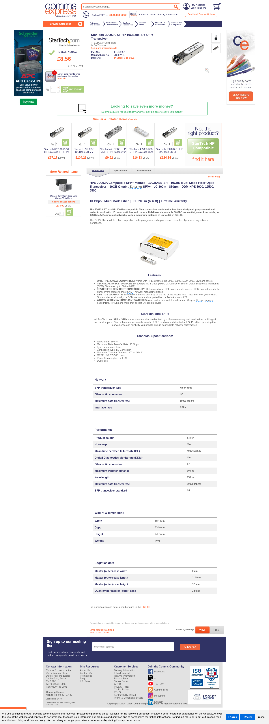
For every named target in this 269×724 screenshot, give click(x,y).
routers (143, 212)
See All (132, 119)
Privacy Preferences (128, 720)
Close (261, 716)
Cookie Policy (121, 689)
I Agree (232, 716)
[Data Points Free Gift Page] (155, 17)
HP (114, 209)
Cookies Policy (15, 720)
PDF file (146, 607)
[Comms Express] (61, 16)
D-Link (199, 300)
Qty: (48, 89)
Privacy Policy (37, 720)
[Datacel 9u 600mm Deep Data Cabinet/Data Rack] (64, 185)
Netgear (209, 300)
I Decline (247, 716)
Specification (120, 170)
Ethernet (136, 186)
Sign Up (202, 8)
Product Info (98, 170)
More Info (61, 78)
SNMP (130, 291)
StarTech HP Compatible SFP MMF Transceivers (203, 150)
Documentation (143, 170)
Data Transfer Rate (118, 344)
